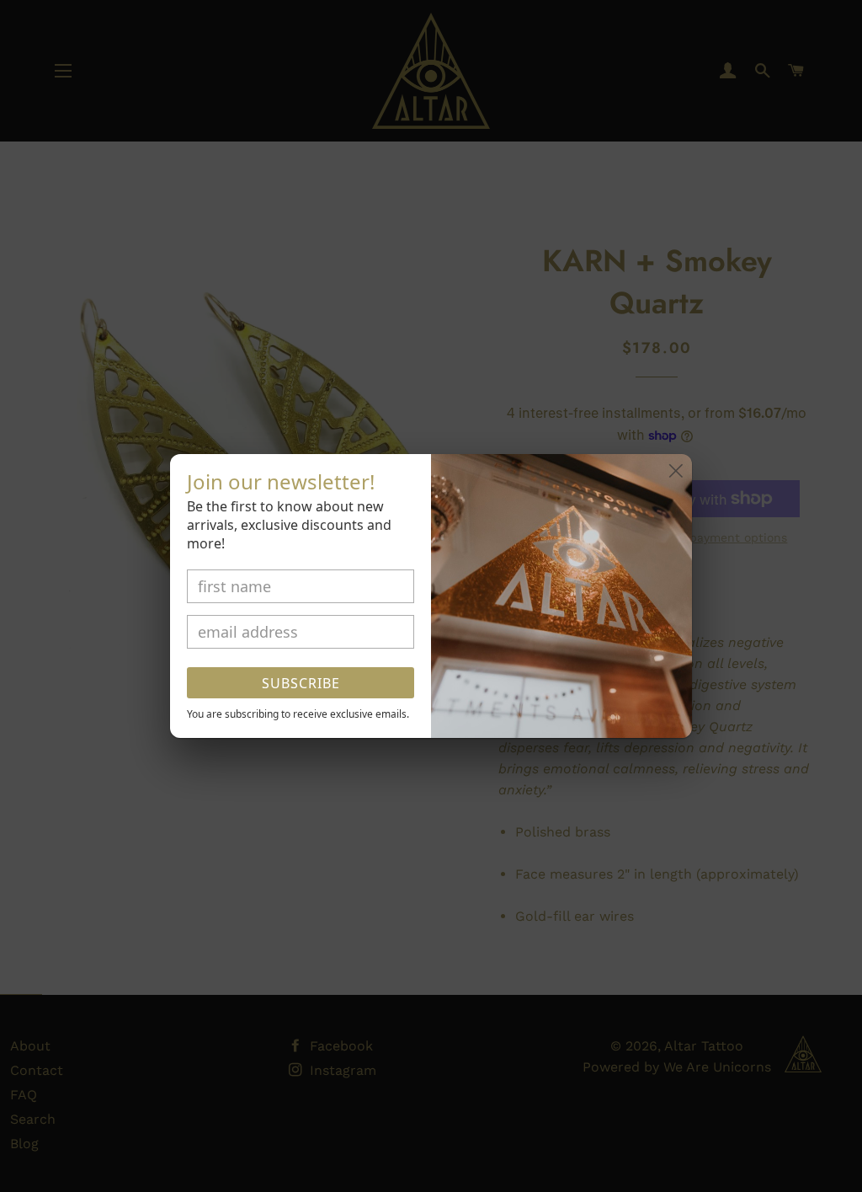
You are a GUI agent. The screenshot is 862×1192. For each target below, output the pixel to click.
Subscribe (301, 683)
